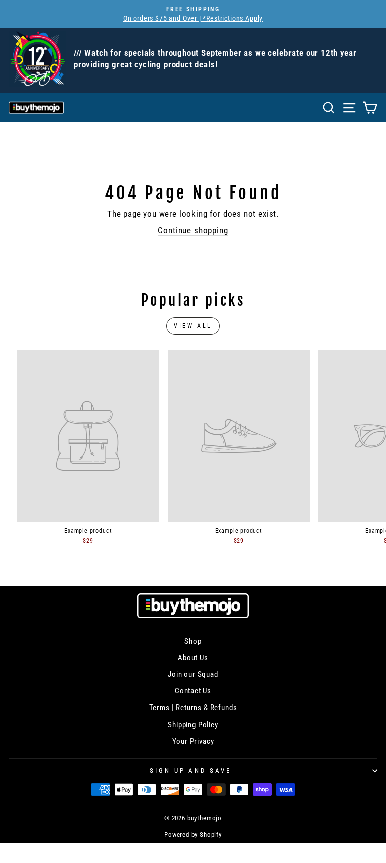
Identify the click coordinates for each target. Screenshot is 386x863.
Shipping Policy (193, 724)
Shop (192, 641)
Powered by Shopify (193, 834)
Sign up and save (191, 770)
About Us (193, 657)
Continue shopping (193, 231)
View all (193, 325)
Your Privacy (193, 741)
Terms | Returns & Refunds (193, 707)
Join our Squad (193, 674)
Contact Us (193, 690)
